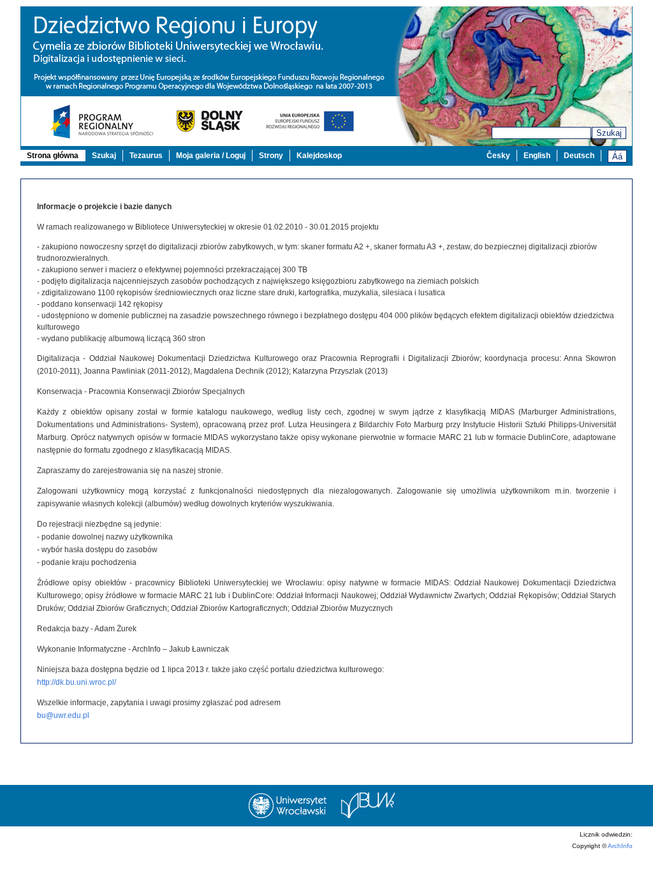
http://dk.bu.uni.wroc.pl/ (76, 682)
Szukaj (609, 133)
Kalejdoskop (319, 155)
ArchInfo (620, 845)
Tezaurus (146, 155)
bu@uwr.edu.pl (63, 715)
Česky (498, 155)
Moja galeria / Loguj (211, 155)
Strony (271, 155)
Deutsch (579, 155)
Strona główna (52, 155)
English (537, 155)
